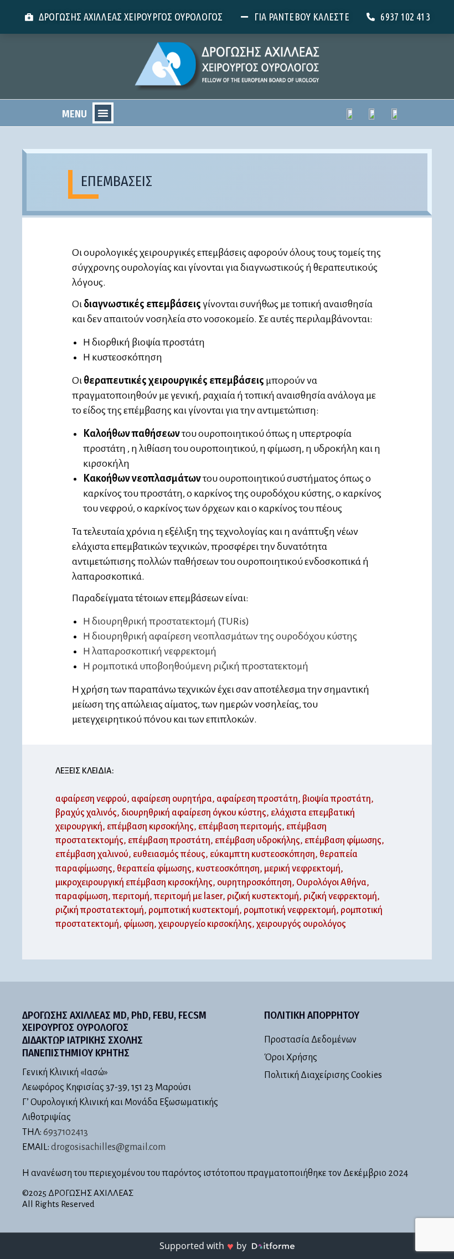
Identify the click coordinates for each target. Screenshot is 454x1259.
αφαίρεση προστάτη (257, 799)
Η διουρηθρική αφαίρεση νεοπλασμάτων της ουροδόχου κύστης (220, 636)
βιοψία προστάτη (336, 799)
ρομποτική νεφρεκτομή (290, 910)
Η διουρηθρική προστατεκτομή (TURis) (166, 621)
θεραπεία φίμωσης (154, 869)
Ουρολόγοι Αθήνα (331, 883)
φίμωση (138, 924)
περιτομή (130, 896)
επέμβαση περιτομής (240, 827)
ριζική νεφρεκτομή (340, 896)
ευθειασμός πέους (169, 854)
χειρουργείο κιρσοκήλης (205, 924)
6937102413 (65, 1132)
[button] (103, 112)
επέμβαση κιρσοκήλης (150, 827)
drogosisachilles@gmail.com (108, 1147)
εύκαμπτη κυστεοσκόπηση (262, 854)
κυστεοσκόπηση (228, 869)
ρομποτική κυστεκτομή (193, 910)
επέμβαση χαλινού (91, 854)
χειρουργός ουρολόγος (301, 924)
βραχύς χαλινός (86, 813)
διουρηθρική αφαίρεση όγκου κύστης (193, 813)
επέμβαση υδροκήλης (257, 840)
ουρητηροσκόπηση (254, 883)
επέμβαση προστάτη (169, 840)
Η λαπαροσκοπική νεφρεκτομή (149, 651)
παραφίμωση (81, 896)
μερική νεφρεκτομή (302, 869)
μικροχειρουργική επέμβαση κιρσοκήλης (134, 883)
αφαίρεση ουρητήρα (171, 799)
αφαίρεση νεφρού (91, 799)
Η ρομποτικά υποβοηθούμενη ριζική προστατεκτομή (195, 666)
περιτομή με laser (188, 896)
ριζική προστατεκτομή (99, 910)
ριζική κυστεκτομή (263, 896)
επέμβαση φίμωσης (343, 840)
